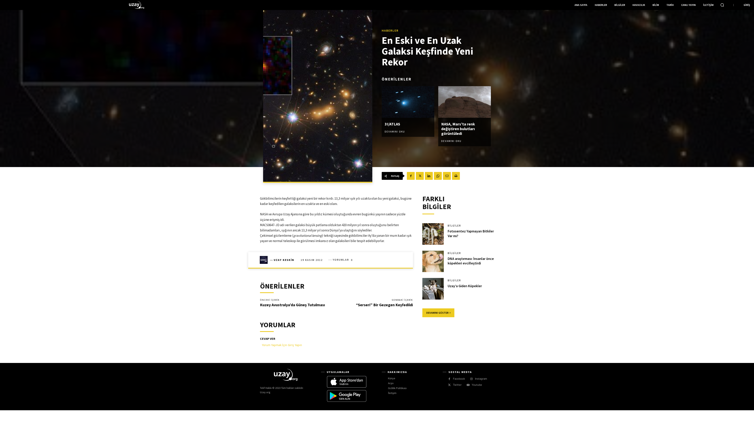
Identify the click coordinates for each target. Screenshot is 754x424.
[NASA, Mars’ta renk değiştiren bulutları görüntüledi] (464, 102)
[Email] (447, 176)
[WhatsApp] (438, 176)
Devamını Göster (437, 312)
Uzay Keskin (284, 260)
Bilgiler (454, 225)
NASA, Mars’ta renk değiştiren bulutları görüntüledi (458, 129)
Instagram (481, 378)
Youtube (477, 384)
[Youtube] (468, 385)
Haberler (390, 30)
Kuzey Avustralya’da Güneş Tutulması (292, 304)
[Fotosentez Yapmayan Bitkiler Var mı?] (433, 234)
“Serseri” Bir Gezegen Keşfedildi (384, 304)
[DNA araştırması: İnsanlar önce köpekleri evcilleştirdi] (433, 261)
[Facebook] (411, 176)
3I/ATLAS (392, 124)
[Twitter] (420, 176)
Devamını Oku (395, 131)
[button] (722, 5)
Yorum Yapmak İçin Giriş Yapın (282, 345)
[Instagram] (471, 378)
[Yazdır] (456, 176)
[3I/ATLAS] (408, 102)
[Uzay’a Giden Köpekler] (433, 289)
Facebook (459, 378)
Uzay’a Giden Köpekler (465, 286)
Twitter (457, 384)
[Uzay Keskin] (265, 260)
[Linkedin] (429, 176)
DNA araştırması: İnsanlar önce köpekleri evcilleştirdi (471, 260)
